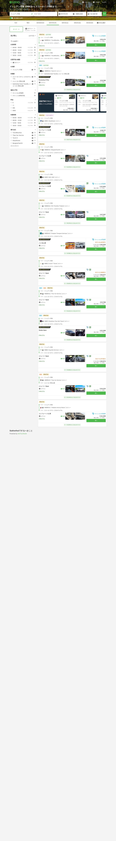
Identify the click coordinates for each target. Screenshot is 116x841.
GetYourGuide (22, 433)
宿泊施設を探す (18, 18)
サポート (87, 2)
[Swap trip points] (32, 13)
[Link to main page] (15, 2)
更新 (104, 14)
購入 (96, 45)
